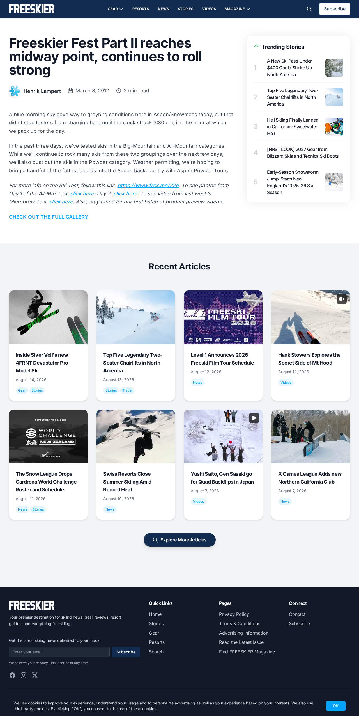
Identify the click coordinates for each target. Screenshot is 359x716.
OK (336, 705)
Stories (185, 9)
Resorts (140, 9)
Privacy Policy (234, 614)
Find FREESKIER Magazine (247, 652)
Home (155, 614)
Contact (297, 614)
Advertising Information (243, 633)
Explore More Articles (183, 540)
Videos (209, 9)
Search (156, 652)
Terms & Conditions (239, 623)
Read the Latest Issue (241, 642)
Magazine (235, 9)
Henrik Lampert (42, 91)
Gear (113, 9)
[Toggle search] (309, 9)
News (163, 9)
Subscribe (335, 9)
